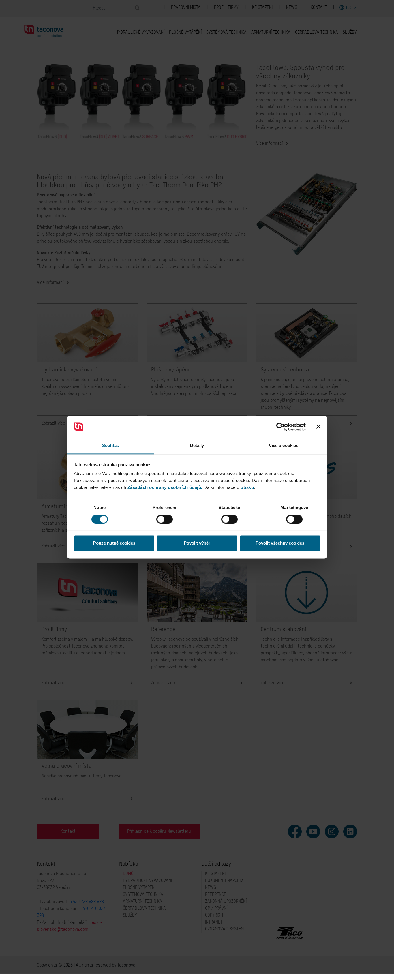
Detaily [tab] (197, 445)
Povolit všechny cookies (280, 543)
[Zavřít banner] (318, 427)
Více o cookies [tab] (283, 445)
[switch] (164, 519)
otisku (247, 487)
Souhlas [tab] (110, 445)
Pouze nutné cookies (114, 543)
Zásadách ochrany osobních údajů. (164, 487)
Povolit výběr (197, 543)
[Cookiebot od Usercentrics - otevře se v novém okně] (280, 426)
